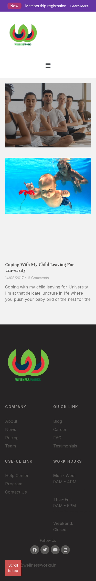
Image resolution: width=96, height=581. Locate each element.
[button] (48, 65)
